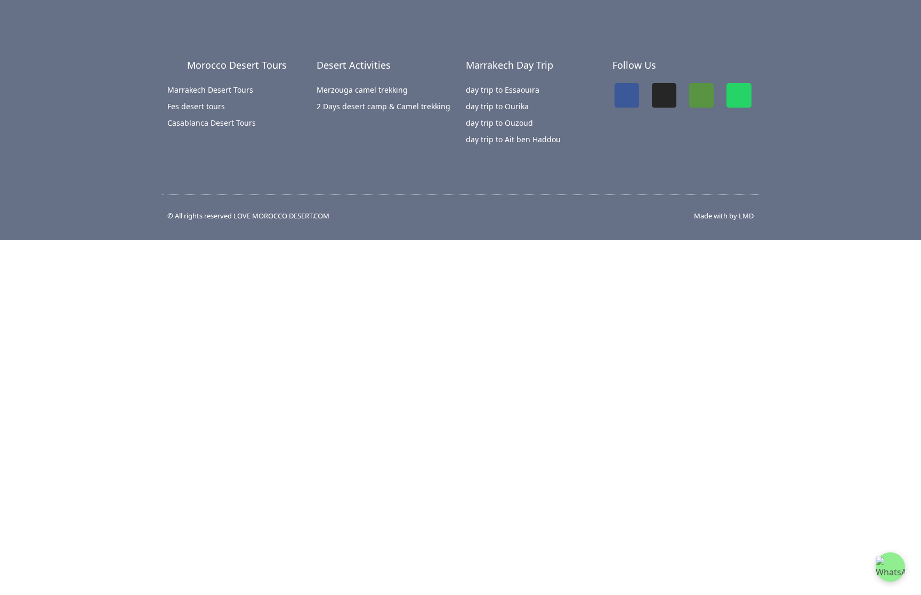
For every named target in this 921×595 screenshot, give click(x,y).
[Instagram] (664, 95)
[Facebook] (627, 95)
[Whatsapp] (738, 95)
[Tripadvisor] (701, 95)
